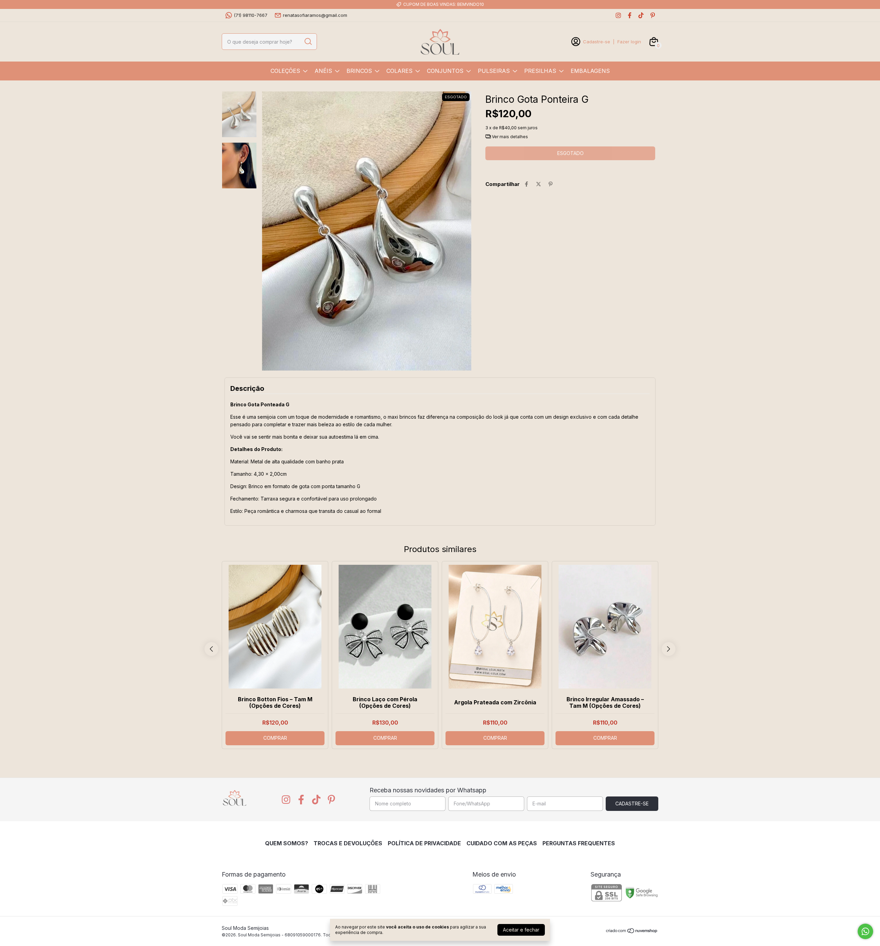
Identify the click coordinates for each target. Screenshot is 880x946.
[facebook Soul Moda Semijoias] (629, 15)
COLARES (399, 70)
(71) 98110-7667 (250, 15)
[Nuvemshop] (632, 932)
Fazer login (629, 41)
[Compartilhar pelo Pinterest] (550, 184)
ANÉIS (323, 70)
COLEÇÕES (285, 70)
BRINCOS (359, 70)
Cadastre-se (596, 41)
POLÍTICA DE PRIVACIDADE (424, 843)
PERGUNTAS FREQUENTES (578, 843)
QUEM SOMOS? (286, 843)
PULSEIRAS (494, 70)
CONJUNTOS (445, 70)
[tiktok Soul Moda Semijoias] (641, 15)
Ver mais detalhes (509, 136)
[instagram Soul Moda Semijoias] (618, 15)
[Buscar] (308, 41)
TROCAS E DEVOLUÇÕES (348, 843)
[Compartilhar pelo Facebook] (526, 184)
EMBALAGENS (590, 70)
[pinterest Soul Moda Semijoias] (652, 15)
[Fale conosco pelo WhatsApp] (865, 931)
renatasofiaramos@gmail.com (315, 15)
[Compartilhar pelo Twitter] (538, 184)
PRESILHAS (540, 70)
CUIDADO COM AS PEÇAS (501, 843)
